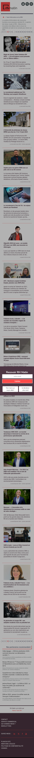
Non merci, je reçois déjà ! (10, 389)
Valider (17, 381)
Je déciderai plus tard (25, 389)
